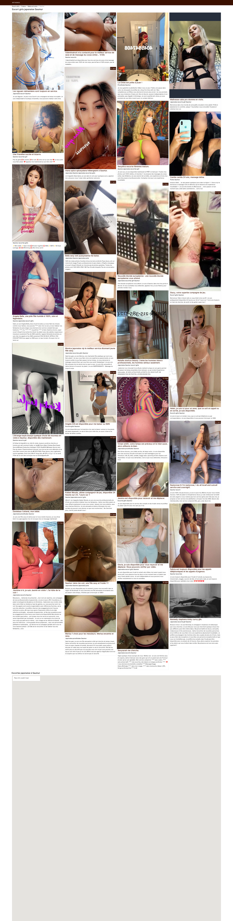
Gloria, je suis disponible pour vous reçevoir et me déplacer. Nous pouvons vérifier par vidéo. (140, 566)
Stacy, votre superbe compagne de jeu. (188, 292)
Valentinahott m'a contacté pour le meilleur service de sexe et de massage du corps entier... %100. (89, 53)
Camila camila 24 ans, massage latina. (187, 177)
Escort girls (15, 6)
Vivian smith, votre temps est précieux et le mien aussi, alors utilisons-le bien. (143, 445)
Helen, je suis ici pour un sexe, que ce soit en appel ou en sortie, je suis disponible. (194, 409)
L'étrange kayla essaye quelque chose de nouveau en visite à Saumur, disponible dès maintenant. (37, 436)
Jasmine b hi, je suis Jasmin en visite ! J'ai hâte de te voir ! (36, 591)
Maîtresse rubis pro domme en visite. (187, 99)
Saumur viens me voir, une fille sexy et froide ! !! (86, 583)
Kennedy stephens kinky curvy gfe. (186, 619)
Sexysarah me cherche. (128, 650)
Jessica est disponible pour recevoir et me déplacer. (141, 498)
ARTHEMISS (16, 2)
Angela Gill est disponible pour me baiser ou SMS (87, 424)
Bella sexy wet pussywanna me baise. (82, 256)
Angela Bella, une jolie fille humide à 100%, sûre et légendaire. (35, 317)
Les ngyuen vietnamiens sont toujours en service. (35, 91)
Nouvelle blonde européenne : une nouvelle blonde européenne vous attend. (140, 277)
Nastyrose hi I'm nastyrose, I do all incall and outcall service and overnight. (193, 486)
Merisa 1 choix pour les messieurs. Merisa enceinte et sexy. (89, 635)
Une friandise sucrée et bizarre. (27, 154)
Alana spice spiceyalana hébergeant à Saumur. (86, 170)
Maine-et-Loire (32, 6)
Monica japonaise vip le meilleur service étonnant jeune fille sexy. (90, 349)
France (23, 6)
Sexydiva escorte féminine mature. (133, 166)
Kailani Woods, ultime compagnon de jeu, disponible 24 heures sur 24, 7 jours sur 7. (90, 493)
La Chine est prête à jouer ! (130, 82)
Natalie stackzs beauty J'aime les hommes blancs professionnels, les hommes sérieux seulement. (140, 361)
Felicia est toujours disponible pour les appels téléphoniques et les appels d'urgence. (190, 570)
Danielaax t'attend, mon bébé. (26, 511)
